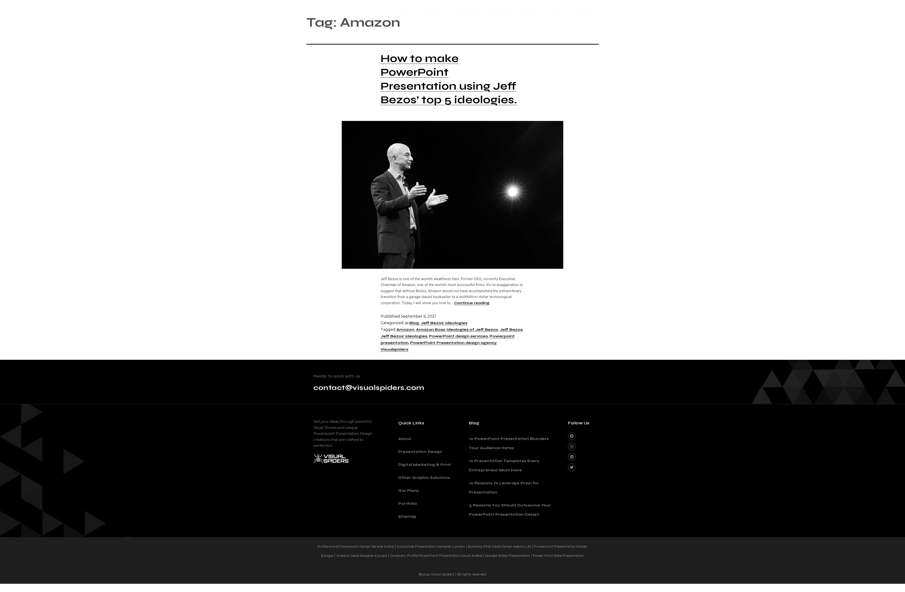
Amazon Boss (430, 329)
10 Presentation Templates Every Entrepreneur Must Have (504, 465)
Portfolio (532, 12)
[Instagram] (572, 446)
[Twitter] (572, 467)
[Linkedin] (572, 457)
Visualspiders (394, 349)
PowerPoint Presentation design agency (453, 342)
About (558, 12)
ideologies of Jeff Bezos (472, 329)
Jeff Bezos (511, 329)
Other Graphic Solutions (424, 478)
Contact (583, 12)
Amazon (405, 329)
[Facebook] (572, 436)
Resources (465, 12)
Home (403, 12)
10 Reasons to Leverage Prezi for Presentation (504, 487)
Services (428, 12)
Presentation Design (420, 452)
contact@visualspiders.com (368, 387)
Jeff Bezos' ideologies (444, 323)
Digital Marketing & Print (424, 465)
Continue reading (472, 303)
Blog (414, 323)
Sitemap (407, 516)
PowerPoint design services (458, 336)
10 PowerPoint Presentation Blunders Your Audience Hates (509, 443)
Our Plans (501, 12)
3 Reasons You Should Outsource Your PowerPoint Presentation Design (510, 510)
